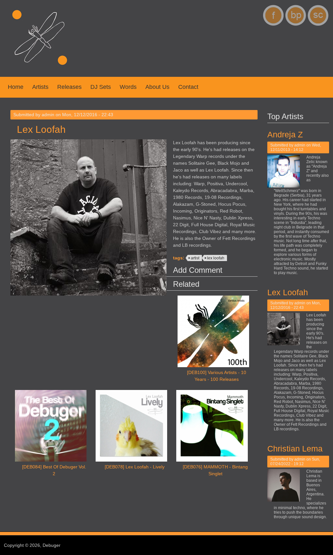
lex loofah (215, 258)
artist (195, 258)
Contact (188, 87)
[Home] (39, 68)
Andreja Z (285, 134)
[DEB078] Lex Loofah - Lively (135, 466)
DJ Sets (100, 87)
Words (128, 87)
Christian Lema (295, 448)
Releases (69, 87)
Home (15, 87)
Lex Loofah (287, 292)
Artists (40, 87)
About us (157, 87)
